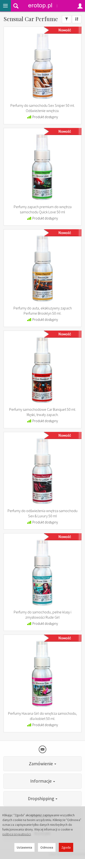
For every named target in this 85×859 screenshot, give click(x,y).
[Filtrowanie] (66, 19)
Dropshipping (41, 798)
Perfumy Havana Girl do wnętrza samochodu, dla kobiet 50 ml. (42, 716)
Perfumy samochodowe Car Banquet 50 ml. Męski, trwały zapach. (42, 412)
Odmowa (46, 847)
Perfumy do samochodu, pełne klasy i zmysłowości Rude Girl (42, 615)
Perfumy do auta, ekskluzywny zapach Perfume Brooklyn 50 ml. (42, 311)
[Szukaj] (16, 5)
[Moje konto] (80, 5)
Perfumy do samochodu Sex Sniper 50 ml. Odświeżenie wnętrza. (42, 108)
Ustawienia (24, 847)
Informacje (41, 781)
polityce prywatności (16, 834)
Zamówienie (41, 763)
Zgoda (66, 847)
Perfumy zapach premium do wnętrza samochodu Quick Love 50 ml (43, 209)
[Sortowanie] (76, 19)
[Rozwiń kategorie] (5, 5)
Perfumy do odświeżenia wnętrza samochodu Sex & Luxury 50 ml (42, 513)
